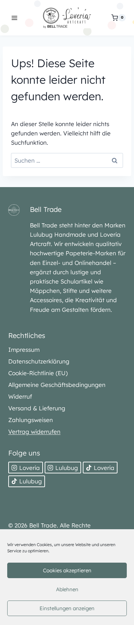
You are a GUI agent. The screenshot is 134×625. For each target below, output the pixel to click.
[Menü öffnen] (14, 17)
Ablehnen (67, 589)
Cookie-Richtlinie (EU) (38, 373)
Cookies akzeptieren (67, 570)
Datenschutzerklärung (38, 361)
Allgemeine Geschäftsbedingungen (56, 384)
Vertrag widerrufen (34, 431)
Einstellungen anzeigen (67, 608)
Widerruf (20, 396)
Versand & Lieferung (36, 408)
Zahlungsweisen (30, 419)
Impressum (24, 349)
